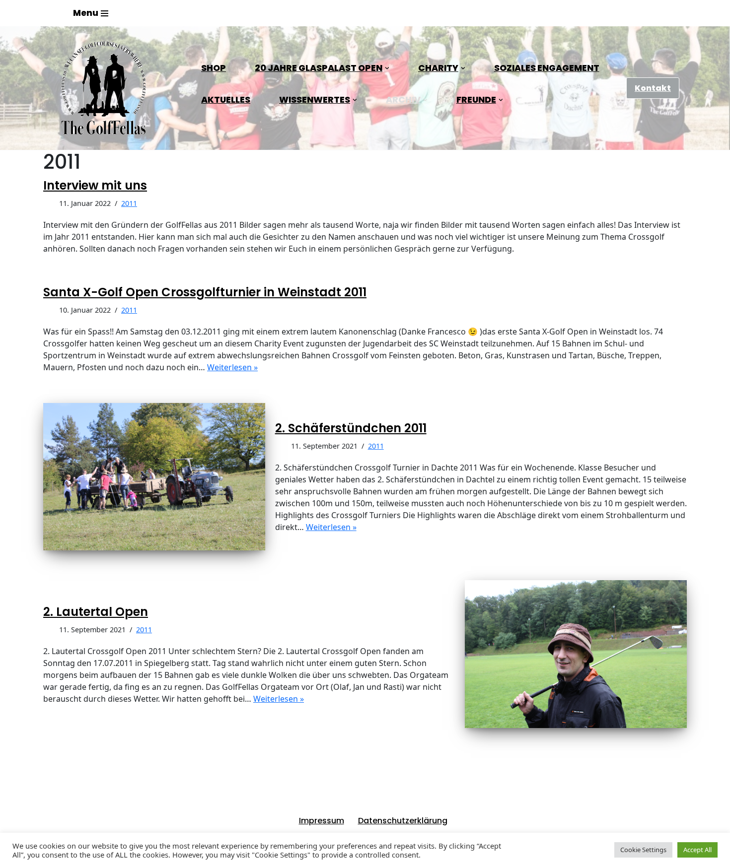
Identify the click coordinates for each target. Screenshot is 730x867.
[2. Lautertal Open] (576, 654)
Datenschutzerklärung (402, 820)
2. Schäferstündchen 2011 (351, 428)
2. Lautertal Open (95, 611)
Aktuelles (225, 100)
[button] (387, 68)
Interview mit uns (95, 185)
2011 (129, 203)
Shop (213, 68)
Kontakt (653, 88)
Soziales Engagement (546, 68)
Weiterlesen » (232, 367)
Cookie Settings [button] (643, 849)
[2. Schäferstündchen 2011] (154, 477)
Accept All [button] (697, 849)
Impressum (321, 820)
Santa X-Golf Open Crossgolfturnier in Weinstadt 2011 (204, 292)
